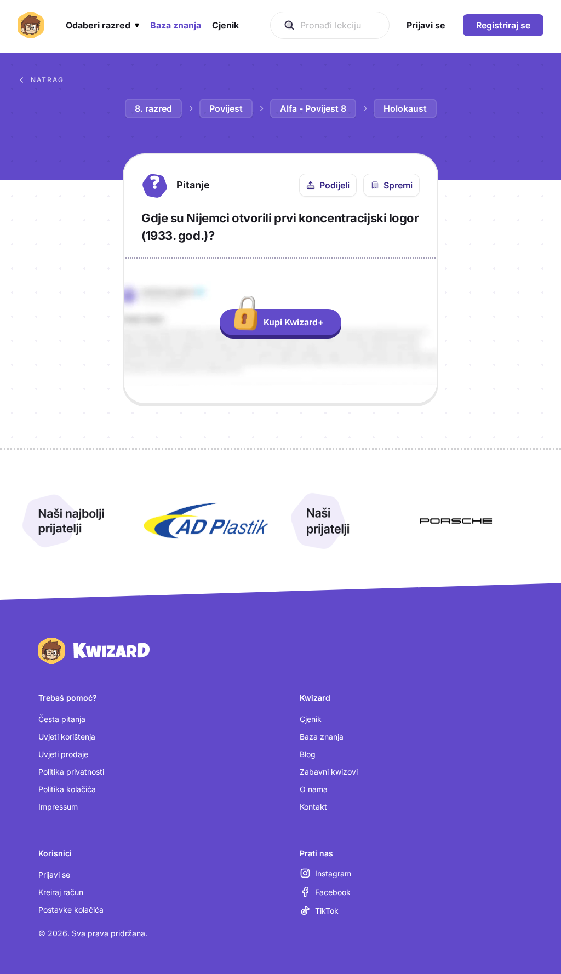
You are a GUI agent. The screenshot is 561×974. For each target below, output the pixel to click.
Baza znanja (322, 736)
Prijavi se (54, 874)
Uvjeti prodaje (63, 754)
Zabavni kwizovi (329, 771)
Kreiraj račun (60, 892)
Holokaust (405, 108)
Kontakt (313, 806)
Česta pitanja (61, 719)
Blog (308, 754)
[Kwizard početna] (31, 25)
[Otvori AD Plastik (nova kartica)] (206, 521)
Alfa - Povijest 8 (313, 108)
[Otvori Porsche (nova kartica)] (456, 521)
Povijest (226, 108)
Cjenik (311, 719)
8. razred (153, 108)
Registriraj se (503, 25)
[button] (102, 25)
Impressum (58, 806)
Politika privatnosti (71, 771)
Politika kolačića (67, 789)
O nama (314, 789)
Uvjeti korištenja (66, 736)
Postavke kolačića (71, 909)
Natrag (47, 80)
